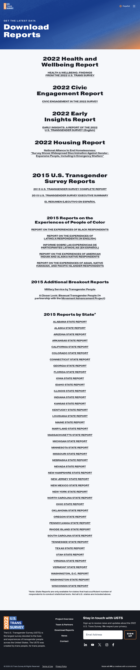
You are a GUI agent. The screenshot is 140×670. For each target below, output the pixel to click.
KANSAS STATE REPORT (70, 403)
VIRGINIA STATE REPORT (70, 560)
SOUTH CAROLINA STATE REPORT (70, 535)
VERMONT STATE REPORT (70, 567)
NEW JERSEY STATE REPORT (70, 479)
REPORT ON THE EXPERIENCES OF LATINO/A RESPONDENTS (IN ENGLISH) (70, 237)
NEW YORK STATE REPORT (70, 491)
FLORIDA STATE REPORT (70, 372)
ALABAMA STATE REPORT (70, 321)
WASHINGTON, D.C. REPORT (70, 573)
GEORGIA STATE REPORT (70, 365)
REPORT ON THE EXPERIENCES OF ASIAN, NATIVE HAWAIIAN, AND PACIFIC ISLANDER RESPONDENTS (70, 264)
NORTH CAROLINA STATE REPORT (69, 497)
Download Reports (64, 630)
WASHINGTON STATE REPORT (70, 579)
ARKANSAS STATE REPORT (70, 340)
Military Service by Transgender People (69, 289)
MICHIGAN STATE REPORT (70, 441)
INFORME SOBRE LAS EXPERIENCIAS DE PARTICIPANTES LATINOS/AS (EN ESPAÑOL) (70, 246)
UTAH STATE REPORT (70, 554)
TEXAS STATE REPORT (70, 548)
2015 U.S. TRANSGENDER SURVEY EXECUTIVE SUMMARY (70, 195)
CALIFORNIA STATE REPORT (69, 346)
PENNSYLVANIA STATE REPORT (70, 523)
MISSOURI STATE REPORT (70, 453)
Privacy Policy (61, 666)
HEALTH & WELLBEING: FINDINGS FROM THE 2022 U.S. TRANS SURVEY (70, 74)
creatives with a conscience (125, 666)
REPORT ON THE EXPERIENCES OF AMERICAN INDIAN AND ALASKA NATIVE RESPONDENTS (70, 255)
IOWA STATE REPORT (70, 378)
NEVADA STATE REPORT (70, 466)
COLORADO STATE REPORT (70, 353)
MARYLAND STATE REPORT (70, 428)
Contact (64, 641)
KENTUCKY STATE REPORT (70, 409)
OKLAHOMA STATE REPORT (70, 510)
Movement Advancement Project (82, 298)
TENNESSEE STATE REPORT (69, 542)
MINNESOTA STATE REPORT (69, 447)
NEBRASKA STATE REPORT (70, 460)
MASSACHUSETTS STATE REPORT (70, 434)
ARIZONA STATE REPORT (70, 334)
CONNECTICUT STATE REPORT (70, 359)
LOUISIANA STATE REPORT (70, 416)
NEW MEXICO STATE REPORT (70, 485)
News (64, 636)
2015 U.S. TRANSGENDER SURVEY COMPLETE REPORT (70, 189)
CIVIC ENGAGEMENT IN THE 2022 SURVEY (70, 101)
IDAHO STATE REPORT (70, 384)
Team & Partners (64, 625)
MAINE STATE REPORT (70, 422)
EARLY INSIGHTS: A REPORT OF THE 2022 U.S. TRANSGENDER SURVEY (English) (69, 129)
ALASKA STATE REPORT (70, 328)
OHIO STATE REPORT (70, 504)
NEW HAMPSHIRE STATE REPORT (70, 472)
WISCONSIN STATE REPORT (70, 586)
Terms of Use (47, 666)
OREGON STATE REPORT (70, 516)
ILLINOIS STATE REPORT (70, 390)
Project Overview (64, 619)
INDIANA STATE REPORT (70, 397)
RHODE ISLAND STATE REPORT (70, 529)
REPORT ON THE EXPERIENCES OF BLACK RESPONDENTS (70, 229)
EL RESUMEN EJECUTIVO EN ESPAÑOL (69, 201)
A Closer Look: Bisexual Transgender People (68, 295)
